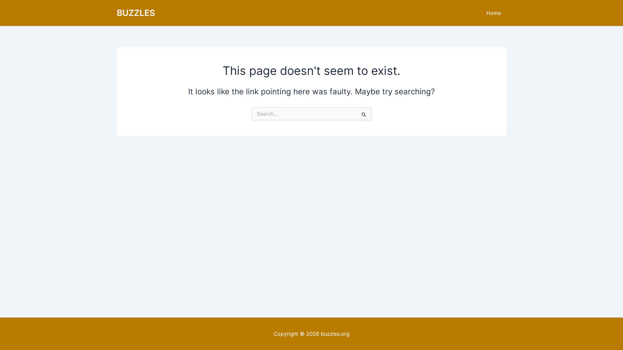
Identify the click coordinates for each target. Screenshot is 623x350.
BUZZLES (136, 13)
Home (493, 13)
